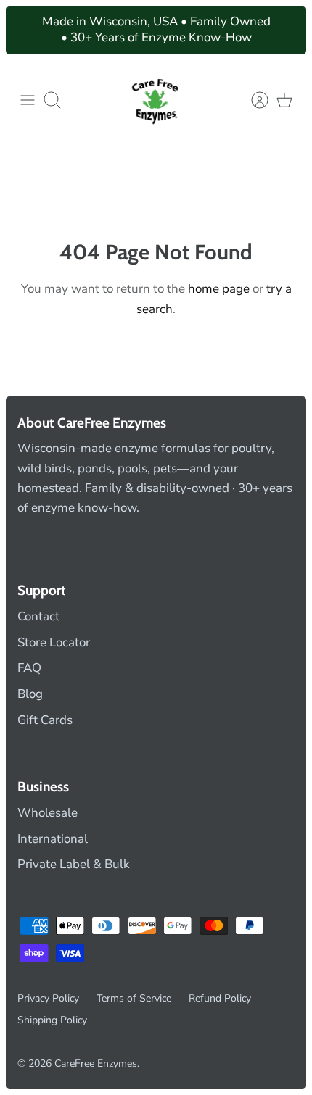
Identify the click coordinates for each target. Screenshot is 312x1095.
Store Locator (53, 642)
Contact (38, 616)
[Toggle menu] (28, 100)
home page (219, 288)
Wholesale (47, 812)
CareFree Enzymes (95, 1063)
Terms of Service (134, 998)
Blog (30, 694)
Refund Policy (220, 998)
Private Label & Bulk (73, 864)
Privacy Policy (48, 998)
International (52, 838)
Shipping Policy (52, 1020)
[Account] (252, 100)
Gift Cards (45, 720)
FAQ (29, 667)
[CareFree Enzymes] (156, 100)
